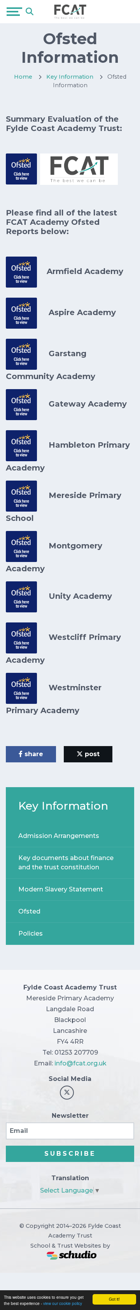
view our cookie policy (62, 1303)
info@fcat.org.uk (80, 1063)
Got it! (114, 1299)
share (33, 754)
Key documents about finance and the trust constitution (66, 862)
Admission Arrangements (58, 835)
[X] (67, 1093)
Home (23, 76)
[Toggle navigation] (14, 11)
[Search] (29, 11)
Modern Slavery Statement (60, 889)
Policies (30, 933)
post (91, 754)
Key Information (69, 76)
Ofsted (29, 911)
